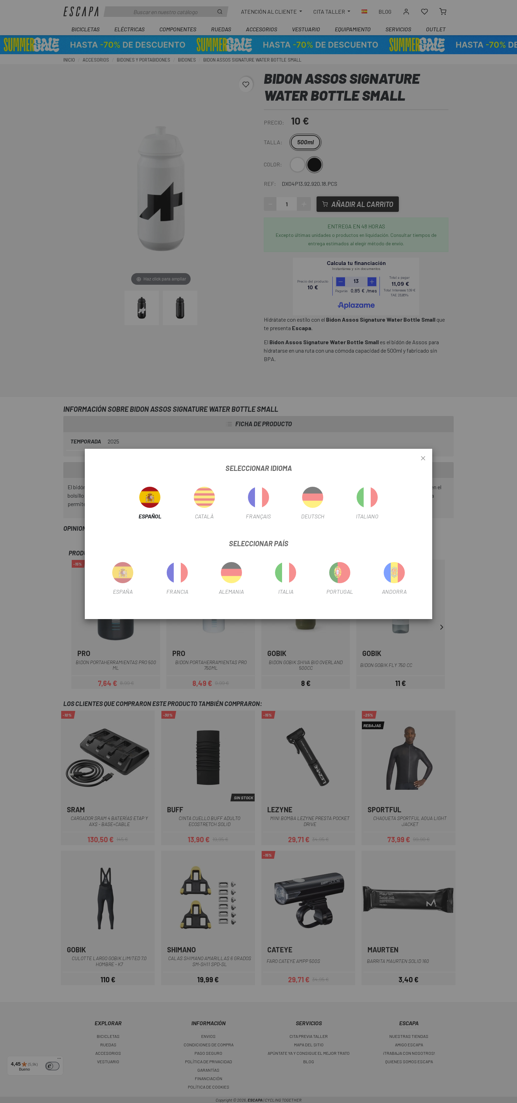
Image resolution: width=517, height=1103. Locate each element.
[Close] (423, 458)
